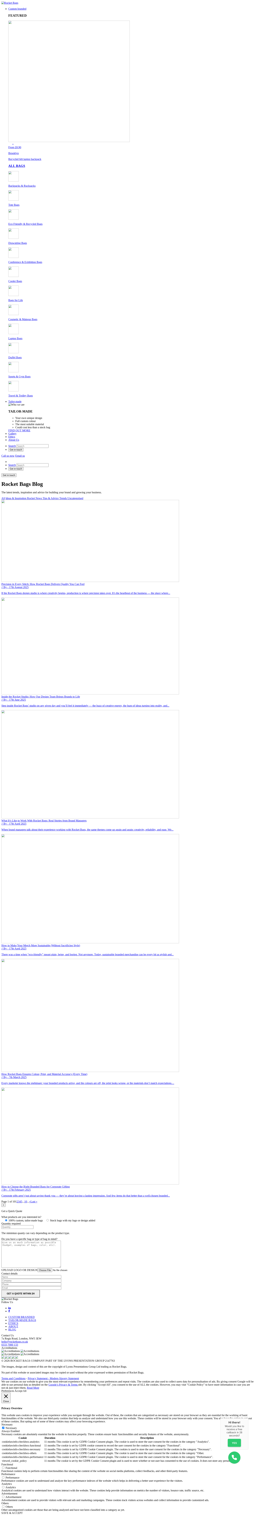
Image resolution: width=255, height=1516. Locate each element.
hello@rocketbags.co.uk (14, 1341)
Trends (63, 498)
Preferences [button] (7, 1390)
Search (12, 445)
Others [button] (5, 1503)
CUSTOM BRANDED (21, 1317)
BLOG (12, 1329)
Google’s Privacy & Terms (63, 1384)
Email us (20, 455)
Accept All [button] (20, 1390)
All (3, 498)
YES (234, 1442)
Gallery (12, 433)
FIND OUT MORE (19, 430)
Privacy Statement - (39, 1378)
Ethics (11, 436)
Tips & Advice (51, 498)
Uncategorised (75, 498)
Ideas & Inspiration (16, 498)
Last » (34, 1201)
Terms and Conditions (13, 1378)
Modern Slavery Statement (64, 1378)
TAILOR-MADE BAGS (22, 1320)
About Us (13, 439)
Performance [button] (8, 1474)
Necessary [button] (7, 1424)
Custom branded (17, 8)
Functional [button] (7, 1464)
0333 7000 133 (9, 1344)
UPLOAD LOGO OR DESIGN (19, 1270)
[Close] (248, 1418)
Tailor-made (15, 401)
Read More (33, 1387)
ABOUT (13, 1326)
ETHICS (13, 1323)
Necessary (11, 1428)
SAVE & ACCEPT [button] (12, 1512)
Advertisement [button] (9, 1493)
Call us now (8, 455)
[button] (234, 1457)
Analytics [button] (6, 1483)
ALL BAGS (16, 166)
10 (25, 1201)
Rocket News (35, 498)
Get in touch (16, 449)
